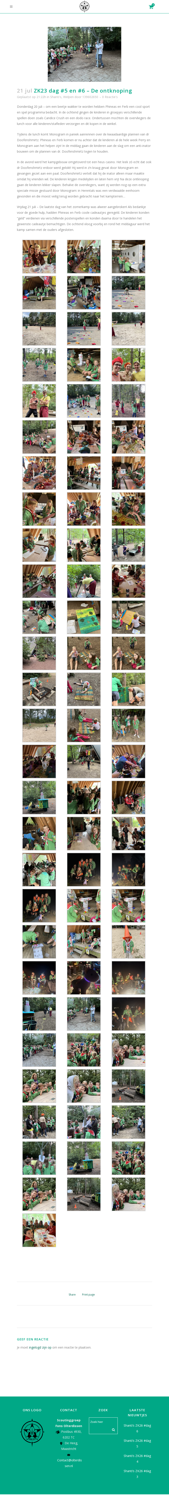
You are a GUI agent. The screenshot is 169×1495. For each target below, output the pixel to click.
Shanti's (55, 97)
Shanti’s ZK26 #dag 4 (137, 1459)
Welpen (68, 97)
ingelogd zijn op (40, 1347)
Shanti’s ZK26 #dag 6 (137, 1428)
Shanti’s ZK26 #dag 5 (137, 1443)
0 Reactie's (110, 97)
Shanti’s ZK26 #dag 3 (137, 1474)
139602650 (90, 97)
